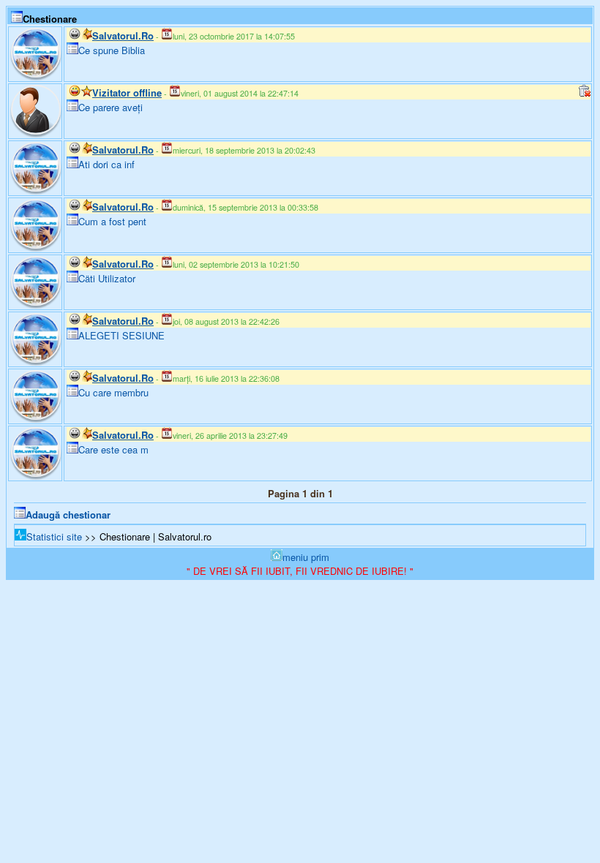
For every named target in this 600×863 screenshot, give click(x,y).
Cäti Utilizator (106, 278)
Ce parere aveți (110, 107)
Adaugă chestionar (68, 514)
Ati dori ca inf (106, 164)
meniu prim (305, 557)
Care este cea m (113, 449)
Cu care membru (113, 392)
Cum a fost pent (112, 221)
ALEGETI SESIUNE (121, 335)
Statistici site (54, 536)
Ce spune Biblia (111, 50)
